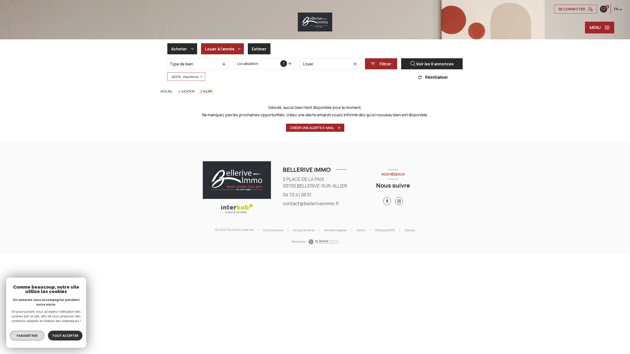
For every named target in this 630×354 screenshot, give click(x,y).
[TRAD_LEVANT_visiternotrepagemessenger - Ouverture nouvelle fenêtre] (399, 201)
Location (188, 91)
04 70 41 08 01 (297, 195)
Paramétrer (27, 335)
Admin (360, 230)
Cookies (410, 230)
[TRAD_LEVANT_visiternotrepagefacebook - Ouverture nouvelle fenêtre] (387, 201)
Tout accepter (65, 335)
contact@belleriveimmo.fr (311, 203)
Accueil (166, 91)
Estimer (259, 49)
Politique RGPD (385, 230)
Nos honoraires (273, 230)
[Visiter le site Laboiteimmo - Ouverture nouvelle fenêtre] (323, 242)
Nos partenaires (304, 230)
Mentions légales (335, 230)
